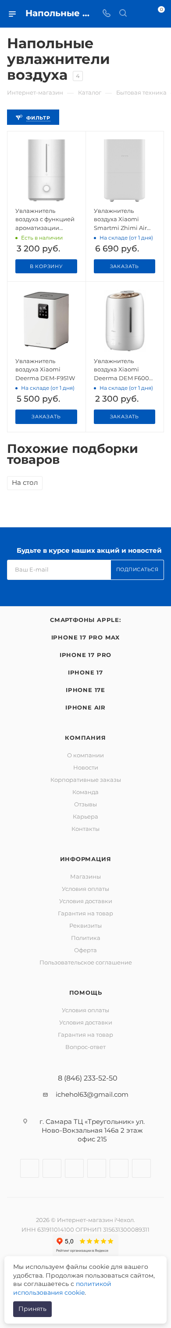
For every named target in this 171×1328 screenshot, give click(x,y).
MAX (141, 1168)
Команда (85, 791)
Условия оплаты (85, 888)
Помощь (85, 992)
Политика (85, 937)
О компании (85, 755)
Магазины (85, 876)
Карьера (85, 816)
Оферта (85, 950)
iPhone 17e (85, 689)
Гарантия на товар (85, 913)
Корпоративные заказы (85, 779)
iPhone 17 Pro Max (85, 637)
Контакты (85, 828)
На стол (25, 482)
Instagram (52, 1168)
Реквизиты (85, 925)
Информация (85, 858)
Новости (85, 767)
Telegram (74, 1168)
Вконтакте (29, 1168)
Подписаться (137, 569)
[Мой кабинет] (139, 14)
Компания (85, 737)
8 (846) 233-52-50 (88, 1078)
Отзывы (85, 804)
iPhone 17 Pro (85, 654)
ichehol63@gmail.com (92, 1094)
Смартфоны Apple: (85, 619)
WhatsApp (119, 1168)
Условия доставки (85, 900)
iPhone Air (85, 707)
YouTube (96, 1168)
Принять (32, 1309)
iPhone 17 (85, 672)
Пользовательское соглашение (85, 962)
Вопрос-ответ (85, 1046)
